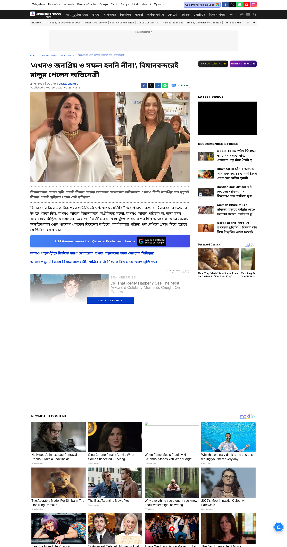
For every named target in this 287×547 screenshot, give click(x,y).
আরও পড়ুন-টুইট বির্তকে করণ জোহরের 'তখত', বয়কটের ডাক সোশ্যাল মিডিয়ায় (92, 253)
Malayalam (38, 4)
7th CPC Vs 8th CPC (148, 22)
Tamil (114, 4)
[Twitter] (232, 4)
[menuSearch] (254, 14)
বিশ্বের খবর (217, 14)
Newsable (54, 4)
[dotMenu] (232, 15)
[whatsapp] (239, 4)
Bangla (125, 4)
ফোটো (172, 14)
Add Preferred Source (200, 4)
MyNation (160, 4)
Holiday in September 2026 (64, 22)
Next (254, 23)
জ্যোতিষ (199, 14)
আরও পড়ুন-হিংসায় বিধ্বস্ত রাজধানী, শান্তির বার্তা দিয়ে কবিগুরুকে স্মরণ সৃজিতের (93, 262)
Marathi (146, 4)
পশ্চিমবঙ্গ (109, 14)
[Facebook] (225, 4)
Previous (248, 23)
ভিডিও (185, 14)
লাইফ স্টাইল (155, 14)
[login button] (242, 14)
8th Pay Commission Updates (203, 22)
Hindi (135, 4)
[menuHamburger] (248, 15)
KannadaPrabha (86, 4)
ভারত (96, 14)
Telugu (103, 4)
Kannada (68, 4)
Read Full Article (110, 300)
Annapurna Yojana (173, 22)
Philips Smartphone (95, 22)
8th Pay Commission (122, 22)
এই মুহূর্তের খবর (77, 14)
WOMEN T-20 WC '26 (243, 63)
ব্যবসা (139, 14)
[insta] (253, 4)
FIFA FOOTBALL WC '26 (213, 63)
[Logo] (46, 14)
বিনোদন (125, 14)
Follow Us (183, 85)
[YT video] (246, 4)
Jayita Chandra (68, 83)
